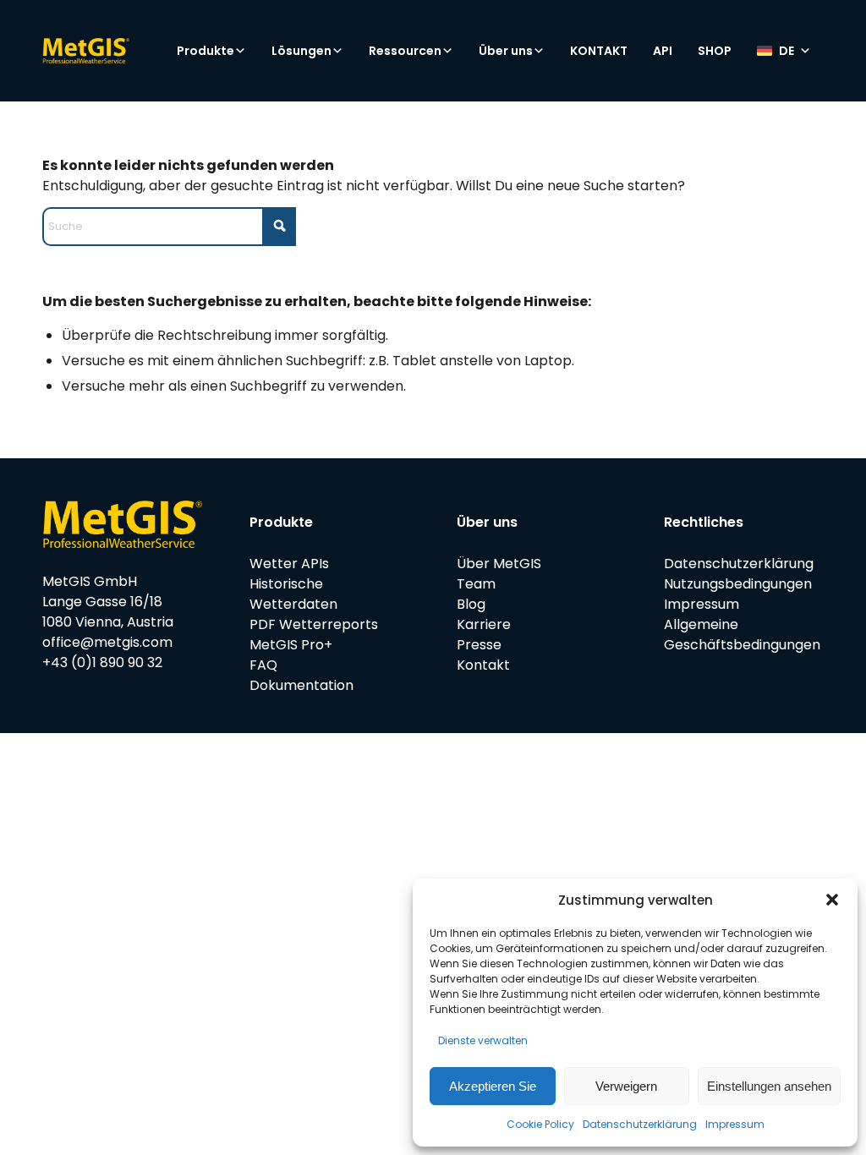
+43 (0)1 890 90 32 (102, 662)
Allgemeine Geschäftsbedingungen (742, 634)
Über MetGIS (499, 563)
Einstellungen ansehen (769, 1086)
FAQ (263, 665)
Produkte (205, 50)
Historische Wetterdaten (293, 594)
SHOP (715, 50)
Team (476, 584)
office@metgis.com (107, 642)
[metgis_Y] (114, 51)
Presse (479, 644)
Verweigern (626, 1086)
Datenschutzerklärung (640, 1124)
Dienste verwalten (483, 1040)
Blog (471, 604)
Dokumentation (301, 685)
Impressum (735, 1124)
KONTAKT (599, 50)
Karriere (484, 624)
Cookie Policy (540, 1124)
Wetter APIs (289, 563)
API (662, 50)
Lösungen (301, 50)
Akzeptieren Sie (492, 1086)
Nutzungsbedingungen (738, 584)
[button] (832, 899)
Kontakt (483, 665)
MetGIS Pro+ (290, 644)
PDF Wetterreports (313, 624)
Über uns (506, 50)
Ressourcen (405, 50)
